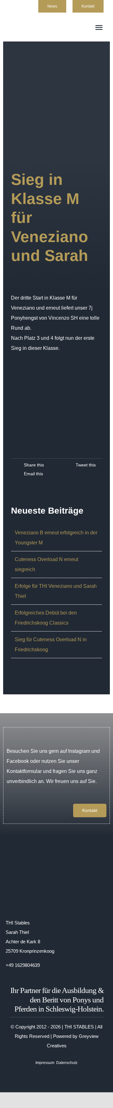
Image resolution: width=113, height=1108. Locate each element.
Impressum (44, 1063)
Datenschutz (67, 1063)
